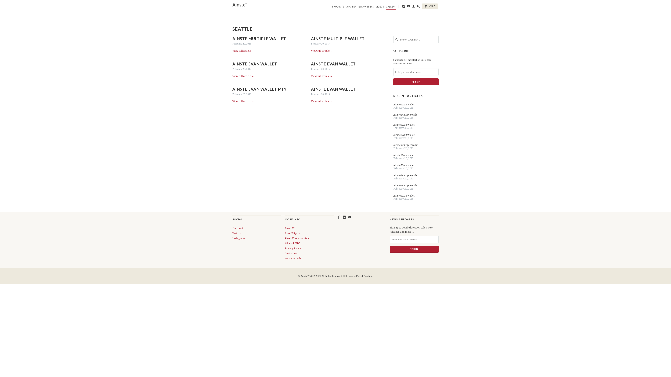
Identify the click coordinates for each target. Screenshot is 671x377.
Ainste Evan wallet (254, 64)
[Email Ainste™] (408, 7)
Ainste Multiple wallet (259, 38)
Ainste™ (240, 5)
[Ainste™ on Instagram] (403, 7)
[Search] (418, 7)
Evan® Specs (292, 233)
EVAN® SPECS (366, 6)
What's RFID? (292, 243)
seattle (242, 29)
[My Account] (413, 7)
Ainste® (352, 6)
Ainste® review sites (297, 238)
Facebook (237, 228)
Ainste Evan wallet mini (260, 89)
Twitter (236, 233)
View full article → (243, 50)
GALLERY (391, 6)
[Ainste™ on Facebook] (399, 7)
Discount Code (293, 258)
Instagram (238, 238)
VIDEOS (380, 6)
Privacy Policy (293, 248)
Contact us (291, 253)
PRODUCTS (338, 6)
